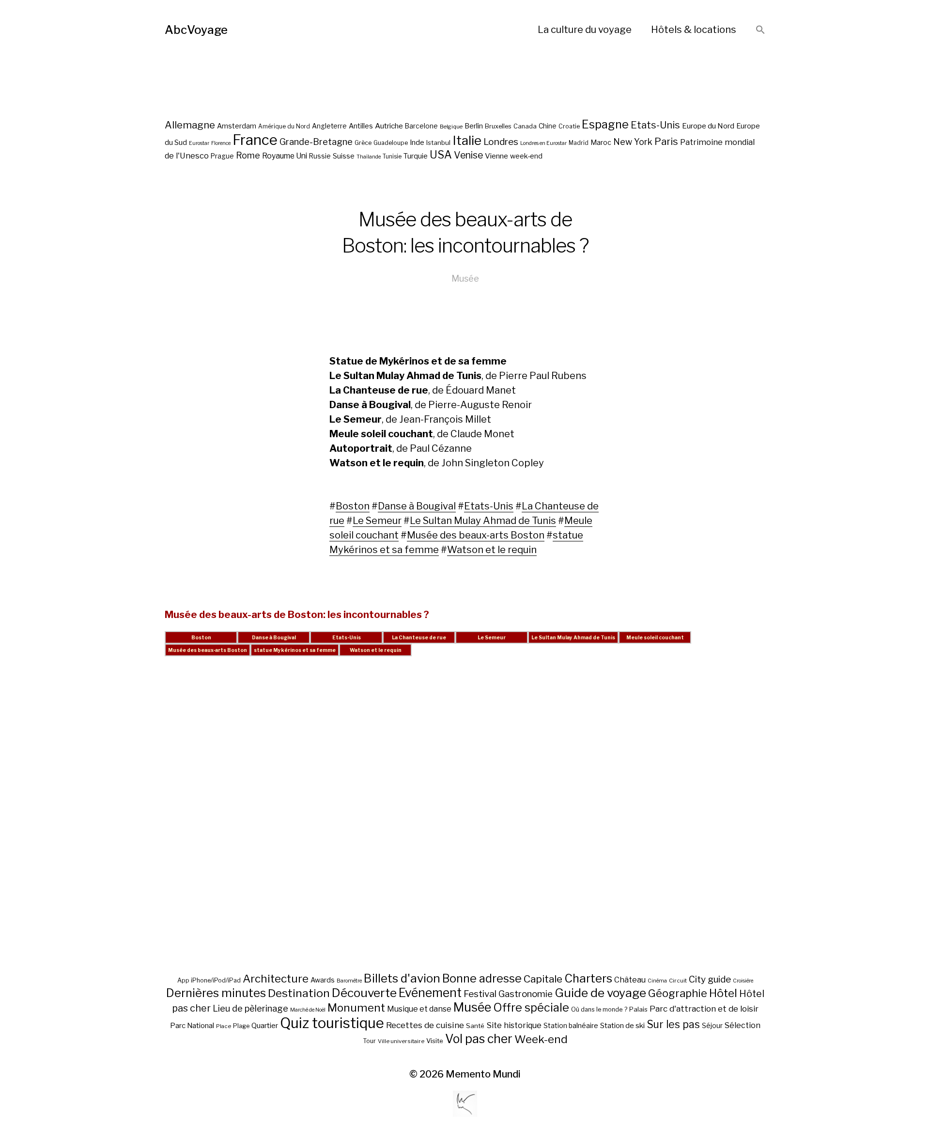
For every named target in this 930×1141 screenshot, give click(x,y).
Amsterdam (236, 126)
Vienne (496, 155)
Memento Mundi (483, 1074)
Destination (299, 993)
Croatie (569, 126)
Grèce (363, 142)
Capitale (543, 979)
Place (223, 1026)
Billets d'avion (402, 978)
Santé (475, 1026)
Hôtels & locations (693, 29)
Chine (548, 126)
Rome (248, 155)
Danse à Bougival (417, 506)
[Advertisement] (465, 826)
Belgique (451, 126)
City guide (710, 979)
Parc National (192, 1025)
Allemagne (190, 125)
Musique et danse (419, 1009)
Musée (465, 278)
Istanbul (438, 142)
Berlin (474, 126)
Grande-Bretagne (316, 141)
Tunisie (392, 156)
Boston (353, 506)
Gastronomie (525, 993)
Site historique (514, 1025)
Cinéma (657, 981)
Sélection (742, 1025)
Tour (369, 1041)
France (255, 139)
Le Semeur (377, 520)
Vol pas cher (478, 1038)
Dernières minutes (216, 993)
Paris (666, 141)
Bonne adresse (482, 978)
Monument (356, 1007)
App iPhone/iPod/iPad (209, 980)
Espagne (605, 124)
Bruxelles (498, 126)
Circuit (678, 980)
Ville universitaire (401, 1041)
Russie (320, 156)
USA (441, 154)
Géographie (677, 993)
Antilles (361, 126)
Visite (434, 1041)
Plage (241, 1026)
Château (630, 979)
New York (632, 142)
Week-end (541, 1039)
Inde (417, 142)
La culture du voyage (585, 29)
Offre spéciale (531, 1007)
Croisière (743, 981)
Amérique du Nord (284, 126)
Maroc (600, 142)
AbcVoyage (196, 30)
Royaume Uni (284, 155)
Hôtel (723, 993)
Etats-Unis (655, 125)
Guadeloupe (390, 142)
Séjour (712, 1026)
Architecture (276, 978)
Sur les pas (673, 1024)
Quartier (264, 1025)
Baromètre (349, 981)
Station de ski (622, 1025)
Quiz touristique (332, 1022)
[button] (760, 30)
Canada (525, 126)
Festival (480, 993)
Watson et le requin (492, 549)
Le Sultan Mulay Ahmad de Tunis (483, 520)
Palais (638, 1009)
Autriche (389, 125)
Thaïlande (368, 157)
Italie (466, 140)
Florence (221, 143)
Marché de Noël (308, 1010)
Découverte (364, 992)
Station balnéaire (570, 1025)
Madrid (579, 143)
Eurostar (199, 143)
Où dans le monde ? (599, 1009)
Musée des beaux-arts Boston (475, 535)
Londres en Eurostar (543, 143)
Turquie (415, 156)
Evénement (430, 992)
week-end (526, 156)
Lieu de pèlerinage (250, 1008)
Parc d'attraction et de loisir (704, 1009)
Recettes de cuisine (425, 1025)
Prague (222, 156)
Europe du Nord (708, 125)
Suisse (344, 156)
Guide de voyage (600, 992)
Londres (500, 141)
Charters (588, 978)
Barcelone (421, 126)
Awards (322, 980)
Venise (468, 155)
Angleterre (329, 126)
